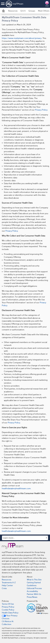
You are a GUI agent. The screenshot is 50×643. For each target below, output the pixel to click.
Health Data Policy (10, 613)
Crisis (4, 588)
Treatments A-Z (9, 583)
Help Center (7, 585)
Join (47, 6)
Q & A (22, 11)
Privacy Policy (41, 110)
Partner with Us (34, 594)
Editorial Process (34, 588)
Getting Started (34, 583)
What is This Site (34, 580)
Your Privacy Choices (9, 617)
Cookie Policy (8, 610)
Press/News (32, 597)
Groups (31, 11)
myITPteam (18, 4)
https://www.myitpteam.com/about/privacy (22, 38)
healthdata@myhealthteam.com (16, 488)
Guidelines (31, 585)
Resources (12, 11)
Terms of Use (8, 604)
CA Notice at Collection (7, 622)
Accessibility (32, 591)
